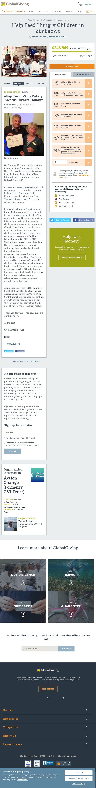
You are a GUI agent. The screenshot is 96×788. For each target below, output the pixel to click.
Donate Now (72, 66)
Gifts (92, 11)
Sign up (12, 451)
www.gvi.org (13, 343)
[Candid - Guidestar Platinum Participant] (38, 763)
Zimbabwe (48, 20)
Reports (18, 83)
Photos (30, 83)
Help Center (48, 689)
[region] (47, 778)
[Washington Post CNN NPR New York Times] (48, 756)
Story (7, 83)
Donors (8, 710)
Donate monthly (83, 74)
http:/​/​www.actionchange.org (14, 505)
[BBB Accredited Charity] (49, 763)
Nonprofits (43, 11)
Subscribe (66, 649)
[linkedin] (63, 697)
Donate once (60, 74)
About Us (9, 736)
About (31, 11)
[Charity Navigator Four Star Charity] (29, 763)
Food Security (34, 20)
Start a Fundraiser (72, 257)
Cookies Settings (78, 784)
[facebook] (33, 697)
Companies (56, 11)
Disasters (69, 11)
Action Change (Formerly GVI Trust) (49, 36)
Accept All (79, 773)
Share (41, 83)
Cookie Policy (22, 780)
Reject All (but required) (78, 778)
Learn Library (12, 744)
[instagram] (48, 697)
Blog (80, 11)
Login (88, 4)
